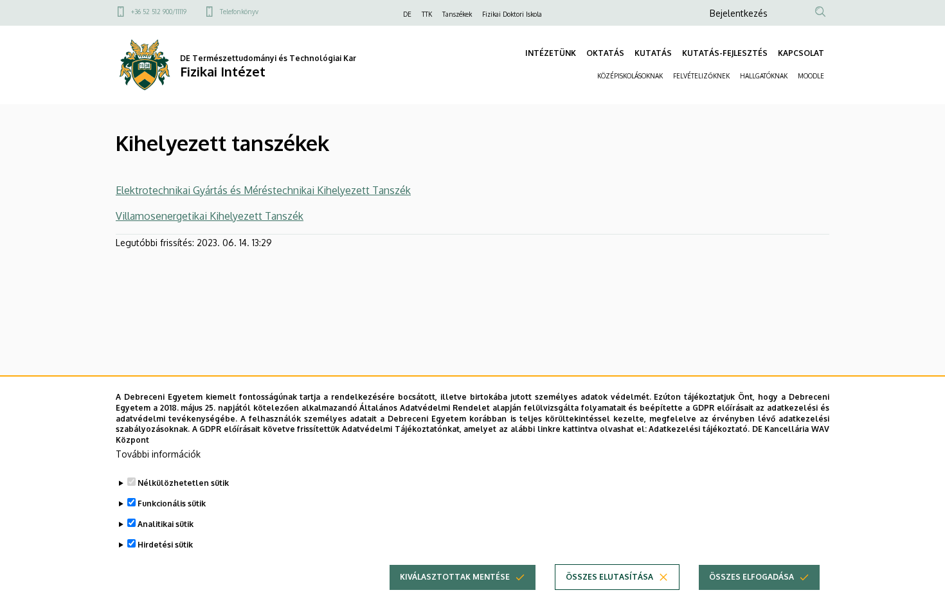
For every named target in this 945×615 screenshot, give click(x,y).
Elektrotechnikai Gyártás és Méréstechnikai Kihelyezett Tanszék (263, 190)
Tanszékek (457, 14)
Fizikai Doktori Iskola (512, 14)
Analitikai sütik (166, 524)
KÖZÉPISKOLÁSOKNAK (630, 76)
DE (407, 14)
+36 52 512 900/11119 (158, 11)
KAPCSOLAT (801, 53)
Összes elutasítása (609, 577)
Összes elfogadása (751, 577)
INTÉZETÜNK (550, 53)
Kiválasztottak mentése (455, 577)
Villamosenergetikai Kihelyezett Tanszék (209, 215)
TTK (427, 14)
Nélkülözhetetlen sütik (183, 483)
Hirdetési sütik (165, 544)
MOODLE (811, 76)
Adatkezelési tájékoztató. (699, 429)
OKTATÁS (605, 53)
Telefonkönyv (239, 11)
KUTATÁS (653, 53)
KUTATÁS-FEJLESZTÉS (725, 53)
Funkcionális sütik (172, 503)
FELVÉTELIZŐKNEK (701, 76)
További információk (158, 454)
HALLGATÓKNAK (764, 76)
